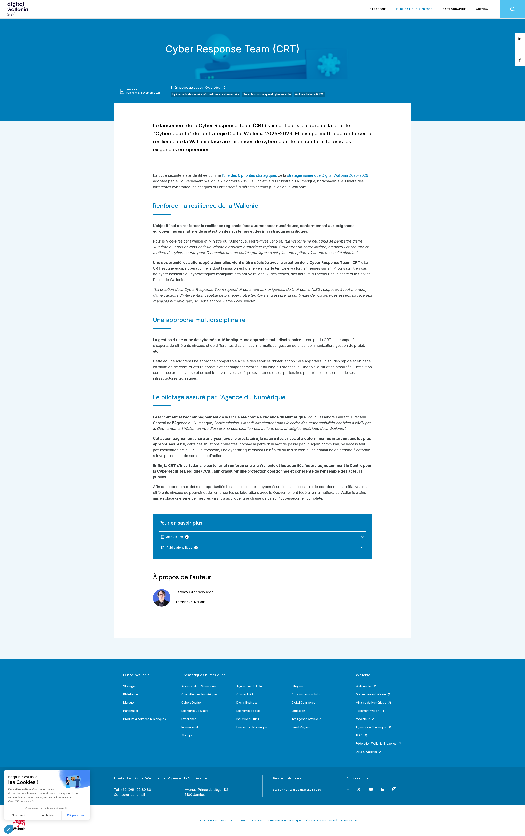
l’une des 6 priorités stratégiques (249, 175)
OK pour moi (76, 815)
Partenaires (131, 710)
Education (298, 710)
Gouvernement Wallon (371, 694)
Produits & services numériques (144, 719)
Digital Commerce (303, 702)
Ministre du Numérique (371, 702)
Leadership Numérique (251, 727)
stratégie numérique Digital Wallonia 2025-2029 (327, 175)
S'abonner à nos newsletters (297, 790)
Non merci (18, 815)
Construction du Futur (306, 694)
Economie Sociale (248, 710)
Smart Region (301, 727)
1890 (359, 735)
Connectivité (244, 694)
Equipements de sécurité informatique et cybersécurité (205, 94)
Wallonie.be (364, 686)
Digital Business (246, 702)
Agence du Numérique (371, 727)
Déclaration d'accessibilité (321, 820)
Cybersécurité (215, 87)
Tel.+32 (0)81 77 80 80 (132, 790)
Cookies (243, 820)
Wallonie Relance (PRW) (309, 94)
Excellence (188, 719)
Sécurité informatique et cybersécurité (267, 94)
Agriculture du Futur (249, 686)
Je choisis (47, 815)
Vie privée (258, 820)
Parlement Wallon (367, 710)
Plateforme (130, 694)
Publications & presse (414, 9)
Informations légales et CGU (217, 820)
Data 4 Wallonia (366, 751)
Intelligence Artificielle (306, 719)
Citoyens (298, 686)
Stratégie (378, 9)
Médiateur (363, 719)
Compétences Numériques (199, 694)
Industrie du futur (247, 719)
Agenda (482, 9)
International (189, 727)
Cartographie (454, 9)
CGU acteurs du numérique (284, 820)
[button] (9, 829)
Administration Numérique (198, 686)
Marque (128, 702)
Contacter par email (129, 795)
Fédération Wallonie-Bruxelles (376, 743)
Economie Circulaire (194, 710)
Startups (187, 735)
